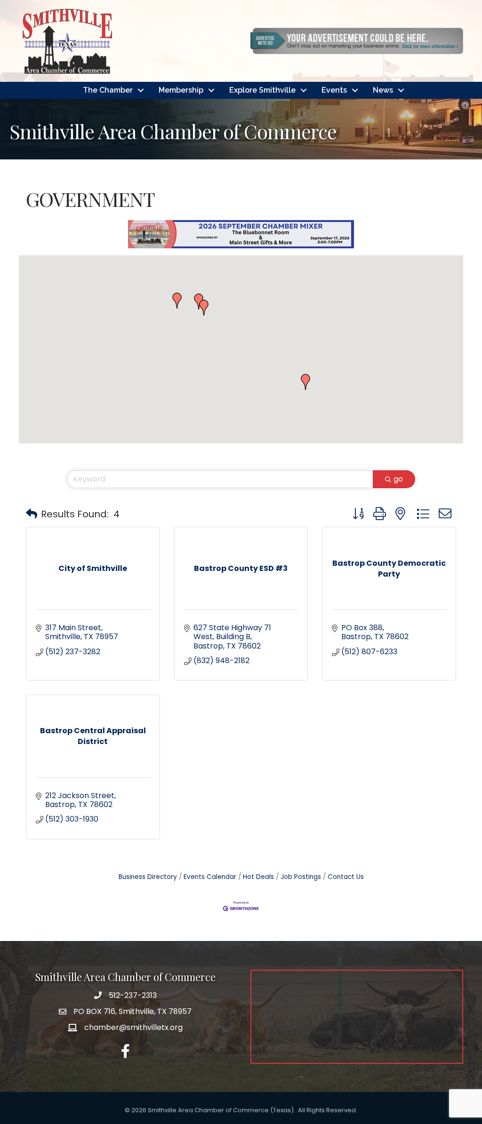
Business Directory (148, 876)
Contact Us (346, 876)
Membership (181, 90)
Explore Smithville (262, 90)
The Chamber (108, 90)
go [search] (398, 479)
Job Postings (301, 876)
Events (334, 90)
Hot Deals (258, 876)
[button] (305, 382)
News (383, 90)
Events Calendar (210, 876)
